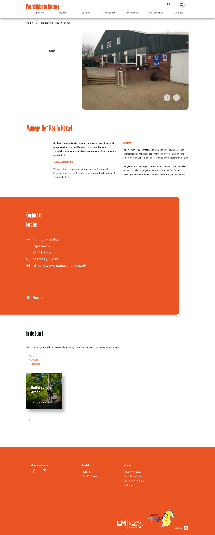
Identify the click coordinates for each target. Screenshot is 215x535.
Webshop (129, 485)
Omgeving (39, 12)
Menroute (33, 359)
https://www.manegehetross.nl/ (59, 265)
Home (29, 22)
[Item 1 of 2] (135, 70)
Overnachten (109, 12)
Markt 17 (86, 471)
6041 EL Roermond (92, 476)
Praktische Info (155, 12)
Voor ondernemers (134, 480)
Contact (179, 12)
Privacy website (132, 471)
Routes (62, 12)
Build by (178, 528)
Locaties (86, 12)
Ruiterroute (34, 363)
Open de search (168, 4)
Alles (31, 355)
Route (38, 297)
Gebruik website (133, 476)
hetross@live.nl (45, 259)
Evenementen (132, 12)
